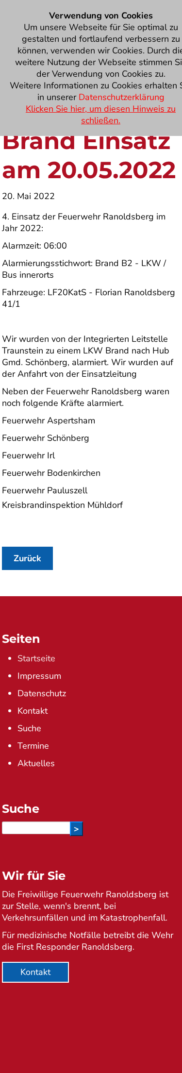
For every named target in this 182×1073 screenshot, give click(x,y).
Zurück (27, 558)
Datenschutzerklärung (122, 97)
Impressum (39, 676)
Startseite (36, 658)
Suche (29, 728)
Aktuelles (36, 763)
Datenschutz (41, 693)
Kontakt (32, 711)
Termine (33, 746)
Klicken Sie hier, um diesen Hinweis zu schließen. (101, 114)
